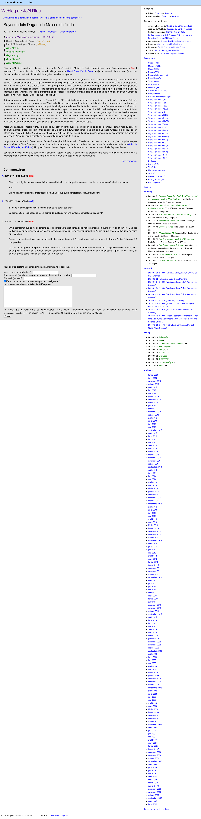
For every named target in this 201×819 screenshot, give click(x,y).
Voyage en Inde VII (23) (158, 118)
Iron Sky (162, 350)
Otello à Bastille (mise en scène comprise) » (61, 18)
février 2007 (153, 746)
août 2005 (152, 801)
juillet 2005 (152, 804)
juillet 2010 (152, 620)
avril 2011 (152, 593)
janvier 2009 (153, 675)
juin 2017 (152, 406)
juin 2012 (152, 550)
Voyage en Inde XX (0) (157, 155)
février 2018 (153, 403)
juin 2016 (152, 424)
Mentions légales (59, 816)
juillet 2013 (152, 510)
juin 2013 (152, 513)
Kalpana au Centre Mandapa (179, 26)
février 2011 (153, 599)
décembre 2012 (154, 531)
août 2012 (152, 544)
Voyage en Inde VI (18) (158, 115)
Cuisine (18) (153, 164)
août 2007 (152, 728)
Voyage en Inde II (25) (157, 103)
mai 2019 (152, 393)
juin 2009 (152, 660)
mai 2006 (152, 774)
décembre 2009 (154, 642)
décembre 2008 (154, 678)
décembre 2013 (154, 495)
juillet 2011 (152, 583)
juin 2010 (152, 623)
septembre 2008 (155, 688)
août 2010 (152, 617)
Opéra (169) (153, 69)
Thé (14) (152, 167)
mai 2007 (152, 737)
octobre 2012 (153, 538)
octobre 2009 (153, 648)
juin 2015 (152, 439)
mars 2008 (152, 706)
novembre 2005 (154, 792)
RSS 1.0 (158, 13)
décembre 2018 (154, 400)
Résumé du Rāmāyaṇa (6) (159, 97)
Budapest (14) (154, 161)
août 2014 (152, 470)
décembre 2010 (154, 605)
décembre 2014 (154, 458)
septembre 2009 (155, 651)
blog (30, 2)
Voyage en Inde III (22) (158, 106)
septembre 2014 (155, 467)
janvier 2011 (153, 602)
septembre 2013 (155, 504)
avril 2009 (152, 666)
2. (3, 201)
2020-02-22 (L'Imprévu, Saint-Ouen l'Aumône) (168, 279)
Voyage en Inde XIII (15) (158, 136)
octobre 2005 (153, 795)
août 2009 (152, 654)
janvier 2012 (153, 565)
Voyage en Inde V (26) (157, 112)
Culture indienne (68, 32)
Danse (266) (153, 72)
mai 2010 (152, 626)
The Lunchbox (165, 347)
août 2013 (152, 507)
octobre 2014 (153, 464)
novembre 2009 (154, 645)
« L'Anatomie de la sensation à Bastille (19, 18)
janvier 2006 (153, 786)
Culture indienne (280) (157, 91)
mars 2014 (152, 485)
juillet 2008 (152, 694)
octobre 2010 (153, 611)
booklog (148, 192)
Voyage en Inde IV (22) (158, 109)
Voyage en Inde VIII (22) (158, 121)
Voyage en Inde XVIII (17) (159, 149)
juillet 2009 (152, 657)
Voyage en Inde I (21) (157, 100)
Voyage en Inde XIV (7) (158, 140)
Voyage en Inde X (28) (157, 127)
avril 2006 (152, 777)
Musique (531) (154, 66)
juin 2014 (152, 476)
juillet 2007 (152, 731)
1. (3, 176)
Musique (52, 32)
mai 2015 (152, 442)
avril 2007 (152, 740)
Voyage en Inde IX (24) (158, 124)
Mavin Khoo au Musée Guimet (169, 44)
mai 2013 (152, 516)
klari (31, 176)
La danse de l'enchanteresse (171, 344)
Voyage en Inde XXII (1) (158, 158)
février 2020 (153, 375)
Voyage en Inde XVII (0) (158, 146)
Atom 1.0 (168, 13)
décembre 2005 (154, 789)
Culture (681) (154, 63)
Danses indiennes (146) (158, 75)
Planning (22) (154, 182)
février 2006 (153, 783)
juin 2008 (152, 697)
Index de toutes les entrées (157, 809)
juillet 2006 (152, 767)
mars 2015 (152, 449)
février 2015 (153, 452)
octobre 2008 (153, 685)
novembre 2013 (154, 498)
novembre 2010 (154, 608)
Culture (147, 187)
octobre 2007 (153, 721)
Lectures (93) (154, 87)
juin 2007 (152, 734)
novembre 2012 (154, 534)
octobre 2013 (153, 501)
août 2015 (152, 433)
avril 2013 (152, 519)
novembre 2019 (154, 381)
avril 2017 (152, 409)
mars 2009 (152, 669)
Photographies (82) (156, 179)
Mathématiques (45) (156, 170)
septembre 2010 (155, 614)
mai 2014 (152, 479)
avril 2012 (152, 556)
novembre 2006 (154, 755)
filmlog (147, 333)
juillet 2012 (152, 547)
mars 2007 (152, 743)
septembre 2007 (155, 725)
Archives (148, 370)
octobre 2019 (153, 384)
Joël (31, 201)
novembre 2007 (154, 718)
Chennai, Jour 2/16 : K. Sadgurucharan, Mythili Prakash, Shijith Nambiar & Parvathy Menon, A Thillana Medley (170, 35)
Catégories (149, 58)
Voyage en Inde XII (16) (158, 133)
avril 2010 (152, 629)
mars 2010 (152, 632)
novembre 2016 (154, 412)
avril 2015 (152, 446)
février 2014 (153, 488)
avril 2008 (152, 703)
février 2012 (153, 562)
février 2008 (153, 709)
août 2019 (152, 387)
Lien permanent (129, 161)
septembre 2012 (155, 541)
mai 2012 (152, 553)
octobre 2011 (153, 574)
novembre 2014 (154, 461)
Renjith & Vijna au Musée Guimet (172, 47)
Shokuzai (163, 356)
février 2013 (153, 525)
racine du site (13, 2)
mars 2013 (152, 522)
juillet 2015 (152, 436)
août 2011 (152, 580)
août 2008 (152, 691)
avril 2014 (152, 482)
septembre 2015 (155, 430)
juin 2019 (152, 390)
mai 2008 (152, 700)
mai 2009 (152, 663)
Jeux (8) (151, 173)
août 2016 (152, 418)
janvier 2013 (153, 528)
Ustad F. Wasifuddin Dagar (80, 71)
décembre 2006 (154, 752)
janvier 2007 (153, 749)
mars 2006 (152, 780)
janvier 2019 (153, 396)
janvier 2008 (153, 712)
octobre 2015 (153, 455)
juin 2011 (152, 587)
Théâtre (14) (153, 81)
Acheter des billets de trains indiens (175, 41)
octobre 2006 (153, 758)
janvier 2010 (153, 639)
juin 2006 (152, 771)
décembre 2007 (154, 715)
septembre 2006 (155, 761)
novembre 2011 (154, 571)
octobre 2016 (153, 415)
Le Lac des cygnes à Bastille (167, 50)
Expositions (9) (154, 78)
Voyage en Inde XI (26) (158, 130)
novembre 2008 (154, 682)
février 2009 (153, 672)
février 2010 (153, 636)
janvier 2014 (153, 492)
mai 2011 (152, 590)
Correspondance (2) (156, 176)
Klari (133, 68)
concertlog (149, 268)
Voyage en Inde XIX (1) (158, 152)
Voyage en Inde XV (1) (157, 143)
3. (3, 221)
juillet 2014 (152, 473)
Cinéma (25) (153, 84)
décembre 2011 (154, 568)
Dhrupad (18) (154, 94)
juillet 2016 (152, 421)
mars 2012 (152, 559)
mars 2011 (152, 596)
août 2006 (152, 764)
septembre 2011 (155, 577)
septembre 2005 (155, 798)
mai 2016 (152, 427)
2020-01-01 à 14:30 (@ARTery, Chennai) (166, 300)
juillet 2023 (152, 378)
